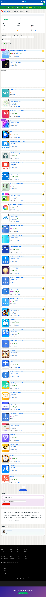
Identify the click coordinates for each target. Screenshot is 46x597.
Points (11, 553)
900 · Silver (18, 440)
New (18, 549)
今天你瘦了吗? (13, 152)
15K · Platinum (19, 430)
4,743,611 (11, 7)
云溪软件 (12, 214)
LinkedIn (25, 551)
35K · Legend (20, 200)
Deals (18, 553)
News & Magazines (14, 101)
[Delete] (10, 526)
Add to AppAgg (24, 542)
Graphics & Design (14, 185)
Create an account (23, 593)
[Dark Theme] (41, 2)
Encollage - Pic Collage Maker (16, 194)
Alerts (19, 556)
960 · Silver (18, 221)
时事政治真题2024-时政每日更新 (16, 329)
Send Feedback (4, 558)
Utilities (12, 216)
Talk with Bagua (13, 60)
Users (11, 549)
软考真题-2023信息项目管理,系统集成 (17, 141)
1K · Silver (18, 67)
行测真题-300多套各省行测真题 (16, 382)
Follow (6, 19)
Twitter (25, 556)
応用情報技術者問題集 (14, 444)
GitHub (25, 553)
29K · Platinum (19, 304)
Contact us (3, 553)
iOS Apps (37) (17, 19)
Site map (3, 556)
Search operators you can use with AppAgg (23, 539)
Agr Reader (12, 99)
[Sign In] (44, 2)
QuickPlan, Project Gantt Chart (16, 225)
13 (17, 26)
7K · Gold (18, 336)
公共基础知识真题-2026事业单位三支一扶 (18, 162)
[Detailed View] (6, 43)
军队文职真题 (12, 361)
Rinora (11, 120)
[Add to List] (43, 51)
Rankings (12, 556)
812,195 (21, 7)
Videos (29, 517)
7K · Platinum (18, 294)
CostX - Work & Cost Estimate (16, 340)
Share (6, 504)
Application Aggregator (13, 562)
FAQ (2, 549)
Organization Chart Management (17, 298)
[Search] (44, 4)
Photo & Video (13, 195)
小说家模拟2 (12, 350)
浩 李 (17, 91)
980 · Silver (18, 325)
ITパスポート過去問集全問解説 (16, 403)
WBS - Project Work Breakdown (16, 413)
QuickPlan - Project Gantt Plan (16, 246)
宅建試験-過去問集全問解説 (15, 392)
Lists (11, 551)
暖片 (11, 131)
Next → (23, 490)
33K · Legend (19, 242)
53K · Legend (20, 116)
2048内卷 (12, 455)
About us (3, 551)
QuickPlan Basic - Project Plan (16, 235)
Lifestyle (12, 268)
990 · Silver (19, 95)
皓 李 (20, 62)
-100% (14, 53)
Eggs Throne (13, 308)
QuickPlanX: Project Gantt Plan (16, 173)
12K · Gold (18, 179)
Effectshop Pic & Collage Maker (16, 204)
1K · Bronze (18, 461)
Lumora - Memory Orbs (15, 267)
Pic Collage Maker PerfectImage (17, 110)
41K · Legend (19, 231)
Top (17, 551)
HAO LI (18, 122)
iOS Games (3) (18, 19)
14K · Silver (18, 315)
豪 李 (20, 185)
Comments (12, 558)
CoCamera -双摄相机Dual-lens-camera (18, 50)
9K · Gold (18, 148)
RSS (29, 519)
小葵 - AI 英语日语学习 (14, 89)
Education (12, 91)
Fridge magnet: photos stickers (16, 183)
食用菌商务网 (12, 319)
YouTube (25, 549)
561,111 (39, 7)
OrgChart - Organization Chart (16, 277)
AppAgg (6, 11)
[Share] (2, 11)
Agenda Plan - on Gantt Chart (16, 423)
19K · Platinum (19, 419)
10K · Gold (18, 56)
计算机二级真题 (13, 465)
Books (12, 331)
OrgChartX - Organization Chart (17, 256)
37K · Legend (19, 252)
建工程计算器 (12, 476)
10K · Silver (18, 357)
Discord (25, 558)
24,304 (30, 7)
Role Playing (13, 310)
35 (3, 26)
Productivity (13, 122)
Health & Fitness (13, 62)
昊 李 (19, 195)
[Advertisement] (23, 78)
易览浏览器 (12, 434)
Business (12, 174)
